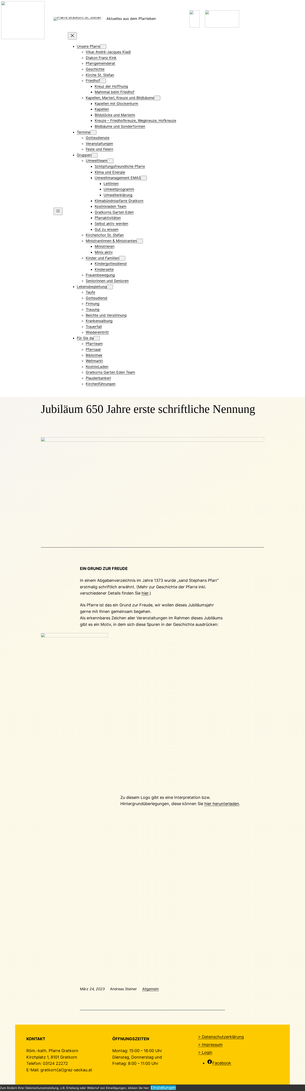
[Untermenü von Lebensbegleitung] (110, 287)
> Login (205, 1052)
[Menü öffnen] (58, 211)
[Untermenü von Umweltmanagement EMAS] (144, 178)
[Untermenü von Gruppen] (94, 155)
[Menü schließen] (72, 36)
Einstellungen (163, 1087)
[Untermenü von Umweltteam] (110, 160)
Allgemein (150, 989)
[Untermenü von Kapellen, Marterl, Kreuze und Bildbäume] (157, 98)
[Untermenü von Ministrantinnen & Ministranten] (140, 241)
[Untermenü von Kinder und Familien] (122, 258)
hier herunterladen (221, 803)
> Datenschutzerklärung (221, 1036)
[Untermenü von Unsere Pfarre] (103, 46)
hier (145, 593)
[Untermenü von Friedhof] (103, 80)
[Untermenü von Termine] (93, 132)
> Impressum (210, 1044)
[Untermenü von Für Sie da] (97, 338)
